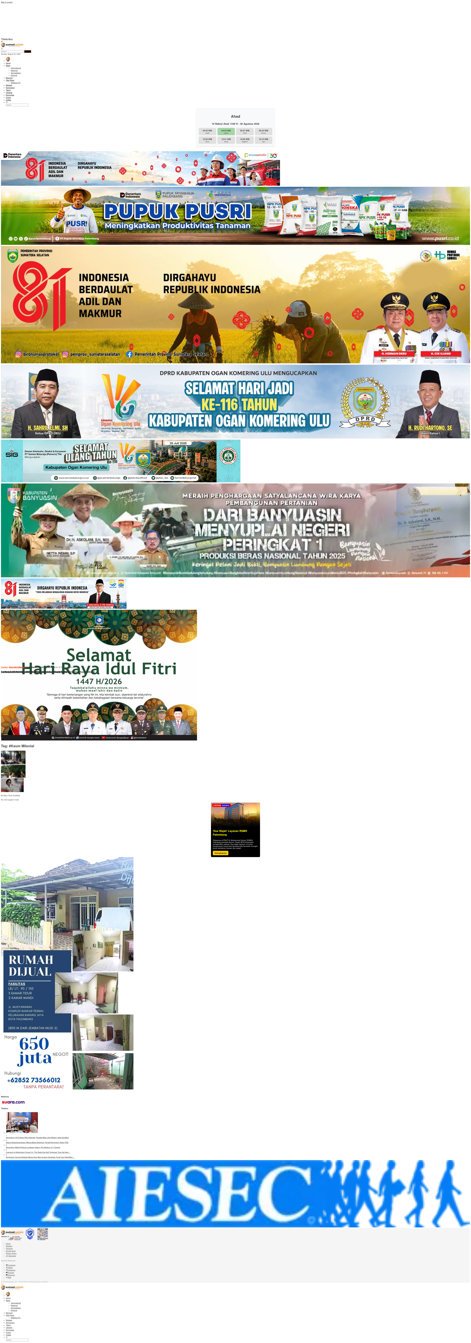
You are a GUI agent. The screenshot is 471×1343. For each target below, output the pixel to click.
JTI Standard (11, 1256)
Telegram (11, 1275)
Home (8, 1243)
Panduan (9, 1248)
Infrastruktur (13, 667)
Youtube (11, 1272)
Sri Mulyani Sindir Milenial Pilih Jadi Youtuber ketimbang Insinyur (35, 671)
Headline (4, 667)
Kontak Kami (11, 1251)
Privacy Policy (11, 1253)
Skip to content (7, 2)
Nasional (22, 667)
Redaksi (9, 1246)
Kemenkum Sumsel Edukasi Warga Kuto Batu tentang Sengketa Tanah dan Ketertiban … (40, 1157)
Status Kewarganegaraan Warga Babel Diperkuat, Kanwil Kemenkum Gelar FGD (37, 1142)
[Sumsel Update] (12, 46)
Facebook (11, 1265)
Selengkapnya (221, 853)
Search (27, 51)
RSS (9, 1277)
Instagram (11, 1270)
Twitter (10, 1267)
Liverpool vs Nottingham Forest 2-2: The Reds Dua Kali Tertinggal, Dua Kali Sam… (38, 1152)
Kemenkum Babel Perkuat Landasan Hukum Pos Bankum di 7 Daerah (33, 1147)
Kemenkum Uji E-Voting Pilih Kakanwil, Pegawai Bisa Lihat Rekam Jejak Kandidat (37, 1137)
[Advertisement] (74, 20)
